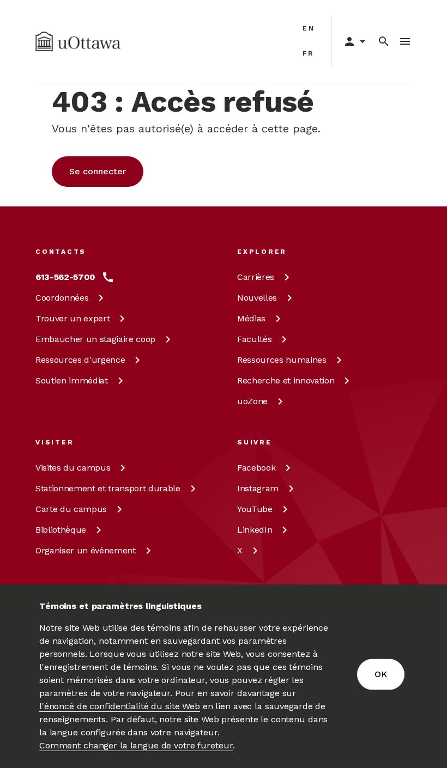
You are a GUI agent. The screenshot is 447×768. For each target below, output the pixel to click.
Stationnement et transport (107, 488)
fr (308, 53)
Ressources (80, 360)
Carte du (71, 509)
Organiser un (85, 550)
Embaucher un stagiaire (95, 339)
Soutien (71, 380)
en (309, 28)
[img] (77, 41)
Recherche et (285, 380)
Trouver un (72, 318)
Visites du (72, 467)
